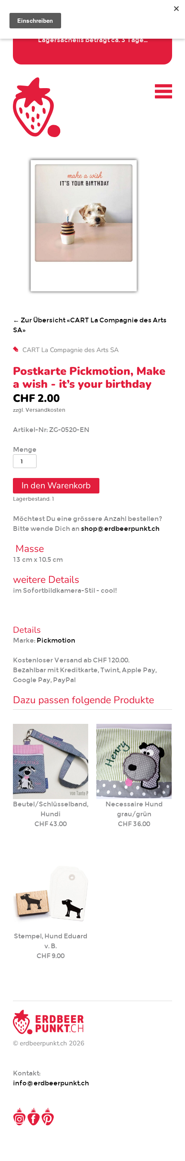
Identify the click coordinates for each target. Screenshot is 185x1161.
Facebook (33, 1117)
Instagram (19, 1117)
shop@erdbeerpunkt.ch (120, 528)
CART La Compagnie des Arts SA (70, 350)
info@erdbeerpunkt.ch (51, 1083)
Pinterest (47, 1117)
